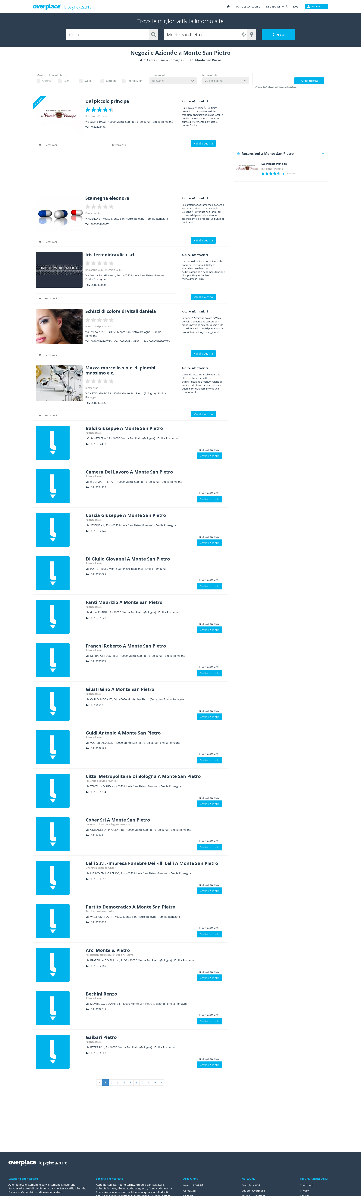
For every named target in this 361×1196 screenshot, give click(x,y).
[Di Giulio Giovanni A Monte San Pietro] (59, 573)
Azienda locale (94, 432)
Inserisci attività (276, 6)
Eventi (67, 80)
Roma (99, 1192)
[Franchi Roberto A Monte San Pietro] (59, 660)
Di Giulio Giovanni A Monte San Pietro (128, 559)
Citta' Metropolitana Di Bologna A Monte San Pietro (143, 776)
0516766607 (98, 1053)
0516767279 (98, 661)
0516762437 (98, 444)
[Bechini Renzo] (59, 1008)
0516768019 (98, 1009)
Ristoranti (90, 116)
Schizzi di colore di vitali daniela (120, 311)
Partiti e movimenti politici (100, 911)
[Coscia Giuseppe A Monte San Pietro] (59, 530)
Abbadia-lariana (106, 1188)
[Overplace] (141, 60)
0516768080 (98, 285)
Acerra (153, 1188)
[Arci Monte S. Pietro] (59, 965)
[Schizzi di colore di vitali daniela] (59, 326)
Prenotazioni (135, 80)
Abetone (123, 1188)
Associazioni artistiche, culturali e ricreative (109, 954)
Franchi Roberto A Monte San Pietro (126, 646)
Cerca (278, 34)
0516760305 (98, 403)
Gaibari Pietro (101, 1037)
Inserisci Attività (193, 1185)
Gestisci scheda (209, 456)
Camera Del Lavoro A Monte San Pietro (129, 472)
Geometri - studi (31, 1192)
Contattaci (189, 1190)
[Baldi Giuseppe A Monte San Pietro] (59, 443)
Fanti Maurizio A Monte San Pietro (124, 602)
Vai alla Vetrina (203, 143)
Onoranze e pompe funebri (101, 867)
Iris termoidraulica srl (109, 254)
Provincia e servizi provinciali (102, 780)
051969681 (98, 835)
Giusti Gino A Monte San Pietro (120, 689)
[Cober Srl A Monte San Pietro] (59, 834)
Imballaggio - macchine (117, 824)
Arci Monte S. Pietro (108, 950)
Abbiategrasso (138, 1188)
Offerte (46, 80)
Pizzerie (102, 116)
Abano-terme (126, 1184)
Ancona (109, 1192)
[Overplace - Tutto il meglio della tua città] (228, 6)
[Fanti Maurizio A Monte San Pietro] (59, 617)
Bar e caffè (67, 1188)
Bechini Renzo (101, 994)
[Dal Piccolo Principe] (247, 169)
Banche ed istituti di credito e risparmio (33, 1188)
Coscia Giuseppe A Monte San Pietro (126, 515)
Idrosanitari (91, 388)
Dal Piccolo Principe (274, 164)
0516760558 (98, 879)
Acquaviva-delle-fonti (154, 1192)
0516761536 (98, 487)
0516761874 (98, 792)
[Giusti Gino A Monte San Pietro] (59, 704)
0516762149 (98, 531)
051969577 (98, 705)
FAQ (295, 6)
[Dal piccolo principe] (59, 116)
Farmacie (14, 1192)
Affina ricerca (309, 80)
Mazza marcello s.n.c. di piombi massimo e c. (120, 370)
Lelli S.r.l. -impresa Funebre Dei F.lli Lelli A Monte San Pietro (152, 863)
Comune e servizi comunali (45, 1184)
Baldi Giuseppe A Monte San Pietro (124, 428)
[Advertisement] (130, 171)
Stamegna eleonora (107, 198)
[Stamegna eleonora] (59, 213)
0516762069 (98, 966)
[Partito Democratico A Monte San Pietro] (59, 921)
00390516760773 (101, 341)
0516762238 (98, 127)
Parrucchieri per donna (98, 326)
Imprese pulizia (94, 824)
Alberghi (80, 1188)
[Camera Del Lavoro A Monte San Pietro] (59, 486)
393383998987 (100, 224)
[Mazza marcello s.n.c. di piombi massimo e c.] (59, 383)
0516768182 (98, 748)
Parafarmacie (92, 213)
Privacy (304, 1190)
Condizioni (306, 1185)
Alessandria (122, 1192)
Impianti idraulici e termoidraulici (103, 270)
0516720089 (98, 574)
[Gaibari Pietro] (59, 1052)
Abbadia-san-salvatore (150, 1184)
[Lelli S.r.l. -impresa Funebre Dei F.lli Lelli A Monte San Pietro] (59, 878)
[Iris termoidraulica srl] (59, 270)
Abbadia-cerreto (106, 1184)
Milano (135, 1192)
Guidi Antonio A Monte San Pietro (123, 733)
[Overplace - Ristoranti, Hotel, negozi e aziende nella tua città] (62, 6)
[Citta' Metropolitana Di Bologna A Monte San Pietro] (59, 791)
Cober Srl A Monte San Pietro (118, 820)
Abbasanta (165, 1188)
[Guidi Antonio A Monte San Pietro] (59, 747)
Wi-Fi (88, 80)
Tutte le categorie (248, 6)
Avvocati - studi (52, 1192)
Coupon (111, 80)
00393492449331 (130, 341)
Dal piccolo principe (107, 101)
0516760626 (98, 922)
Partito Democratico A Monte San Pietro (130, 907)
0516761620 (98, 618)
